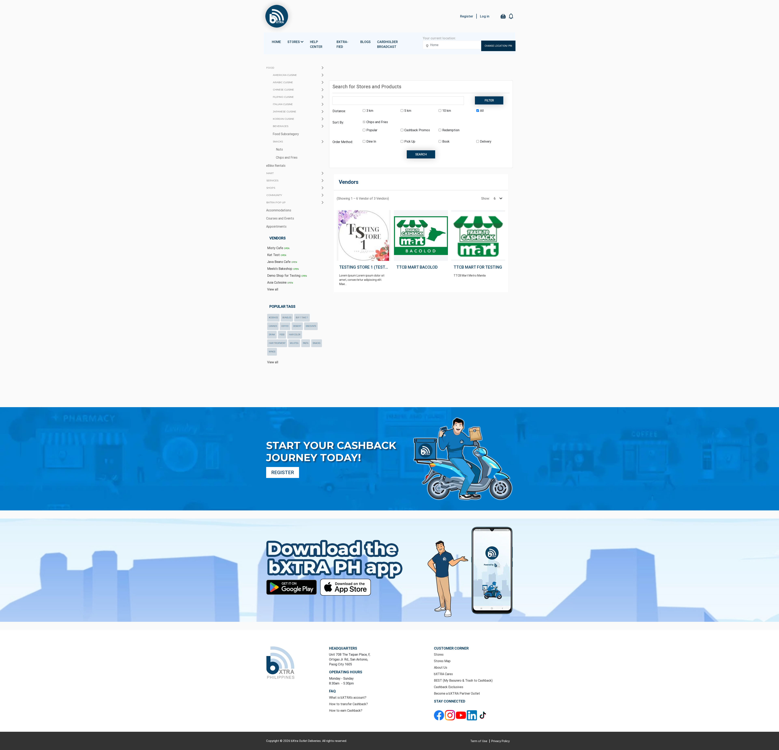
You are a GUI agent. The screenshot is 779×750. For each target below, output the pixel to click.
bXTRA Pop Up (276, 202)
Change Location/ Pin (498, 45)
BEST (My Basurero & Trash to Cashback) (463, 680)
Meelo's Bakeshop (283, 269)
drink (272, 334)
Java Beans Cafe (282, 262)
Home (276, 42)
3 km (369, 111)
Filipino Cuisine (283, 96)
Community (274, 195)
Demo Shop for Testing (287, 275)
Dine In (371, 141)
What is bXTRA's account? (347, 697)
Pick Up (409, 141)
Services (272, 180)
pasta (305, 343)
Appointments (276, 226)
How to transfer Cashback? (348, 704)
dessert (297, 326)
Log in (484, 16)
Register (466, 16)
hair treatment (277, 343)
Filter (489, 100)
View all (272, 289)
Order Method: (342, 142)
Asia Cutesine (280, 282)
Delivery (485, 141)
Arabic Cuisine (283, 82)
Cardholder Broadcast (387, 44)
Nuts (279, 149)
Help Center (316, 44)
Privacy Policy (500, 741)
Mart (270, 173)
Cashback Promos (417, 130)
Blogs (365, 42)
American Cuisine (285, 74)
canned (273, 326)
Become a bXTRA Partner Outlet (457, 693)
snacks (316, 343)
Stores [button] (294, 42)
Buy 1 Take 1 (302, 317)
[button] (511, 16)
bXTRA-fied (342, 44)
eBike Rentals (275, 166)
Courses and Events (280, 218)
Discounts (311, 326)
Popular (371, 130)
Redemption (450, 130)
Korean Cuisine (283, 118)
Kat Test (276, 255)
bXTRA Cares (443, 674)
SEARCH (421, 154)
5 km (407, 111)
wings (272, 351)
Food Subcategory (286, 134)
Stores (438, 654)
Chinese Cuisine (283, 89)
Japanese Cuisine (284, 111)
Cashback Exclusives (448, 687)
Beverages (280, 126)
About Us (440, 667)
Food (270, 67)
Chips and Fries (286, 157)
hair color (294, 334)
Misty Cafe (278, 248)
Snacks (278, 141)
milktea (294, 343)
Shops (270, 187)
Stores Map (442, 661)
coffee (285, 326)
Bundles (286, 317)
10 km (446, 111)
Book (446, 141)
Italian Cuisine (283, 104)
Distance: (339, 111)
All (482, 111)
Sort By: (338, 122)
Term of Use (479, 741)
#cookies (273, 317)
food (282, 334)
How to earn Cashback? (345, 710)
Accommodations (278, 210)
